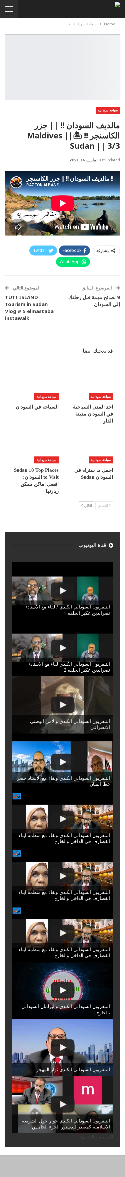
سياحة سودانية (108, 110)
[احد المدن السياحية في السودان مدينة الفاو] (90, 384)
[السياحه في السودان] (35, 384)
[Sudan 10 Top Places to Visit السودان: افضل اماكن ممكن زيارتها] (35, 447)
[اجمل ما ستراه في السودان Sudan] (90, 447)
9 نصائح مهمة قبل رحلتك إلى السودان (94, 300)
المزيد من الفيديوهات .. (92, 1136)
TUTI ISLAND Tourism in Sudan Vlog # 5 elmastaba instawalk (29, 307)
